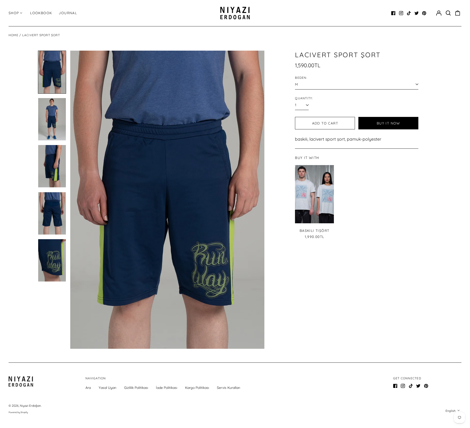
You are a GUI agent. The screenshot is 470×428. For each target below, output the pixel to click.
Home (13, 35)
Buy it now (388, 123)
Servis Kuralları (228, 387)
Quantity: (304, 98)
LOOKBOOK (41, 13)
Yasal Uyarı (107, 387)
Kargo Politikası (197, 387)
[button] (448, 13)
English (451, 411)
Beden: (301, 77)
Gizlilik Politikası (136, 387)
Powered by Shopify (18, 412)
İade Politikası (166, 387)
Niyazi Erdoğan (30, 405)
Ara (88, 387)
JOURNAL (68, 13)
